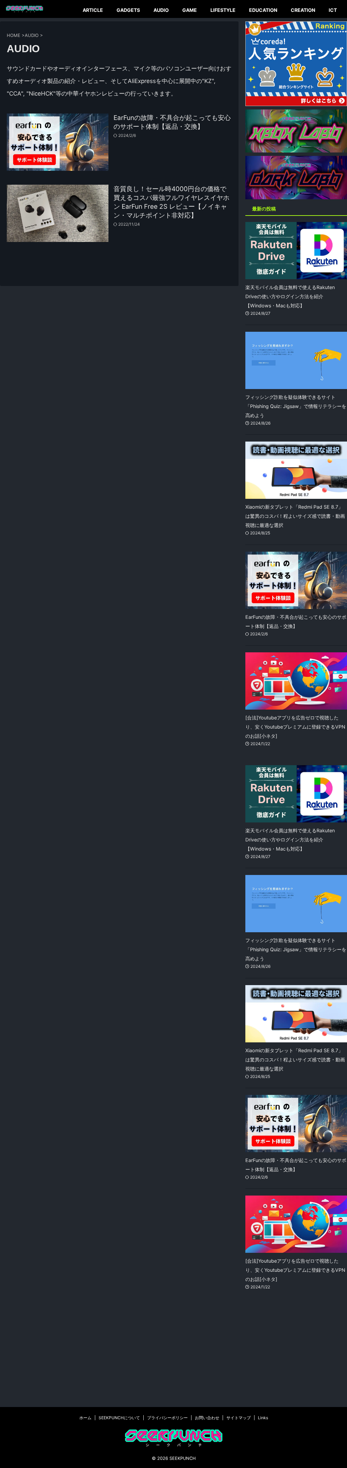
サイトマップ (238, 1417)
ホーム (85, 1417)
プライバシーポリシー (167, 1417)
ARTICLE (93, 10)
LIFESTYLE (223, 10)
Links (263, 1417)
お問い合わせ (207, 1417)
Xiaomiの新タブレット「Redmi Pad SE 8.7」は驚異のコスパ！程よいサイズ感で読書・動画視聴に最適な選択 (295, 516)
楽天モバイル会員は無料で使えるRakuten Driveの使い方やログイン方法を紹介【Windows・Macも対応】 (290, 296)
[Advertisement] (296, 1354)
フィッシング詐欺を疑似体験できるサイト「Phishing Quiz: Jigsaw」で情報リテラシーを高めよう (295, 406)
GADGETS (128, 10)
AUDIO (161, 10)
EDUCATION (263, 10)
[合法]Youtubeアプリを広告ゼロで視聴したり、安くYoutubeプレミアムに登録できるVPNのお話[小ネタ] (295, 727)
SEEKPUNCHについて (119, 1417)
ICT (333, 10)
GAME (189, 10)
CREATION (303, 10)
